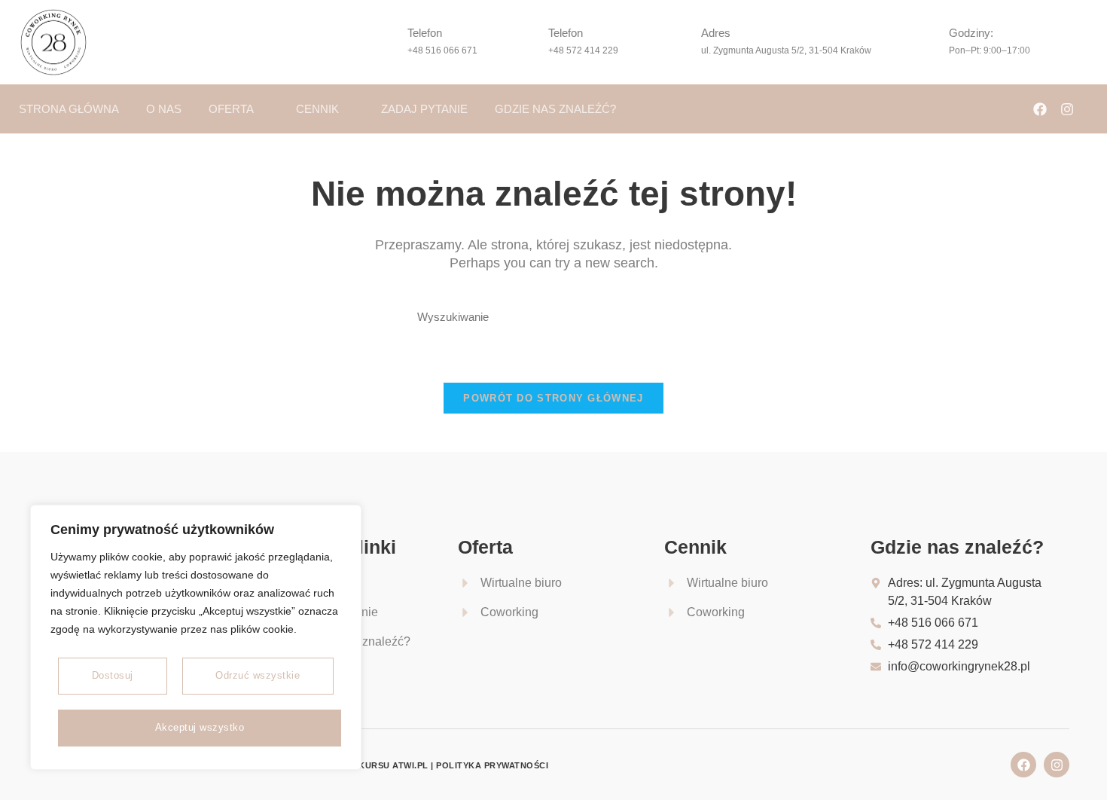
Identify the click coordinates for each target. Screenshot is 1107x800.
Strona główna (69, 108)
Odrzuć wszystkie (257, 675)
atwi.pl (410, 765)
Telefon (424, 32)
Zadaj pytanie (424, 108)
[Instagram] (1067, 109)
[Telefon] (385, 42)
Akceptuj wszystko (200, 727)
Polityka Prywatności (492, 765)
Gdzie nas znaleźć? (555, 108)
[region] (195, 637)
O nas (163, 108)
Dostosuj (112, 675)
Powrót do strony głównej (553, 398)
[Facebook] (1040, 109)
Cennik (317, 108)
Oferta (231, 108)
